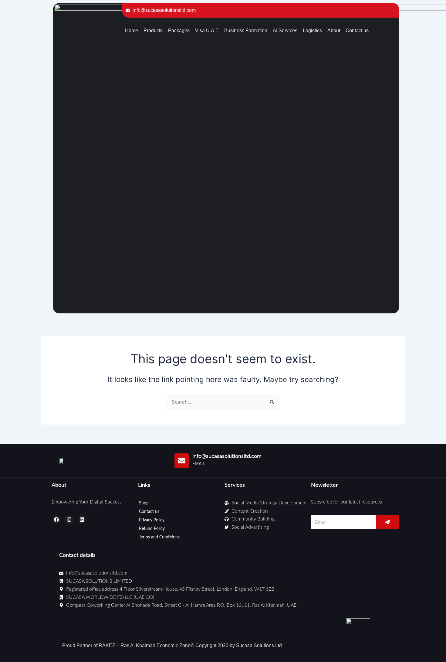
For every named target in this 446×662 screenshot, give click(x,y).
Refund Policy (152, 529)
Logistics (312, 30)
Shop (144, 503)
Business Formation (245, 30)
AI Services (285, 30)
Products (153, 30)
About (333, 30)
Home (131, 30)
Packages (179, 30)
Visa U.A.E (207, 30)
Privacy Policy (151, 520)
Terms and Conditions (159, 537)
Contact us (357, 30)
